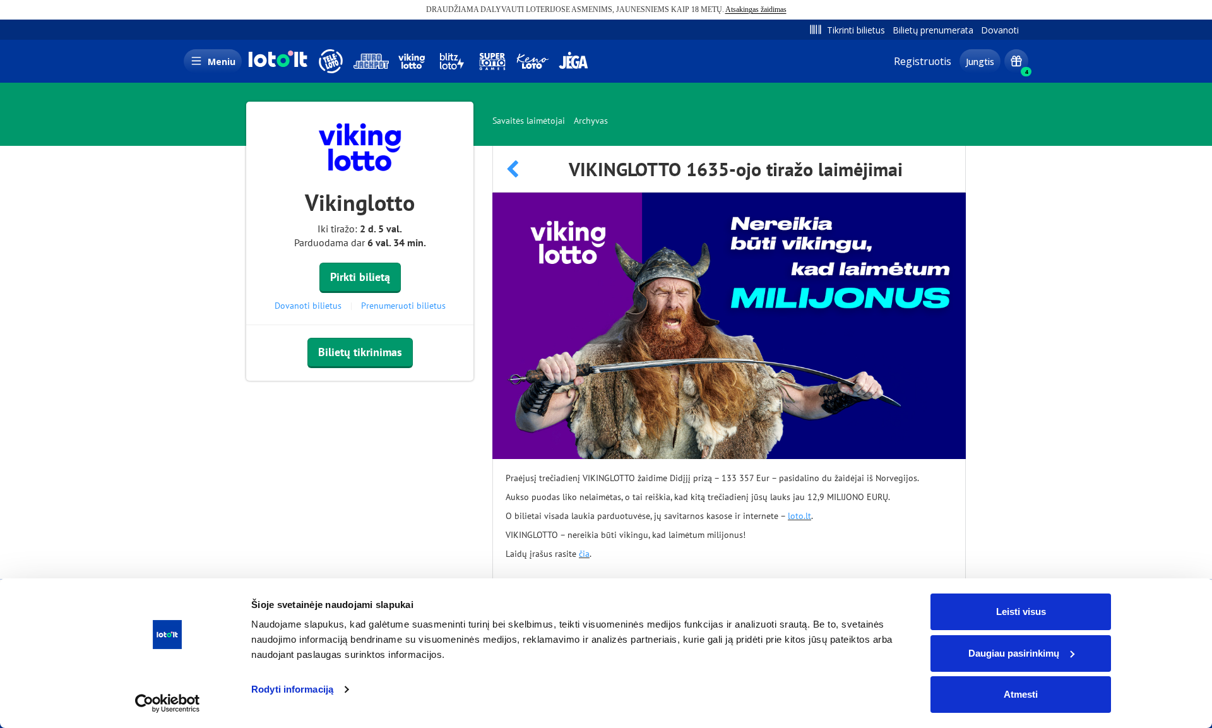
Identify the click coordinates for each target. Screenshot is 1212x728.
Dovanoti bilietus (308, 305)
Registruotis (922, 61)
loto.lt (799, 516)
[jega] (573, 61)
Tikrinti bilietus (856, 30)
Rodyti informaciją (292, 689)
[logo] (276, 66)
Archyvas (591, 120)
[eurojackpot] (371, 61)
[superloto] (492, 61)
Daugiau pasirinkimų (1013, 653)
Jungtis (980, 62)
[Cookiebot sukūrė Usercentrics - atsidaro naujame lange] (167, 703)
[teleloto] (331, 61)
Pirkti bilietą (360, 277)
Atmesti (1021, 694)
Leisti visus (1021, 611)
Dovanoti (1000, 30)
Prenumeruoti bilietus (403, 305)
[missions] (1016, 61)
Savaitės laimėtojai (528, 120)
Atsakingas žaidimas (756, 9)
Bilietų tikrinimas (360, 352)
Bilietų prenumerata (933, 30)
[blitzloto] (452, 61)
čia (584, 553)
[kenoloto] (533, 61)
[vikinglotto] (411, 61)
